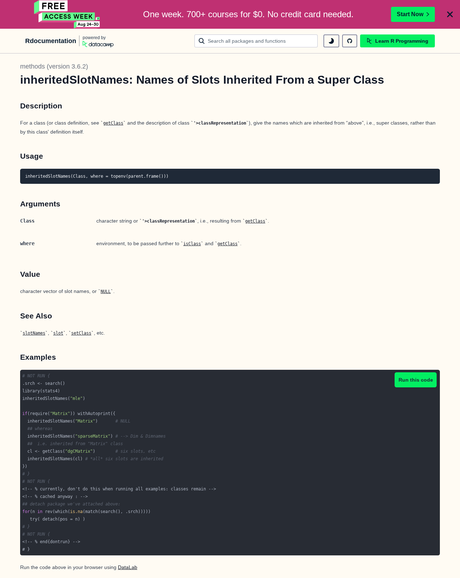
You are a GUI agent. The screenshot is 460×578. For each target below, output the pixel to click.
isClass (192, 243)
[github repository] (349, 40)
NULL (106, 291)
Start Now (410, 14)
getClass (113, 123)
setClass (81, 333)
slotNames (34, 333)
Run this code (416, 380)
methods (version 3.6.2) (54, 66)
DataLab (127, 567)
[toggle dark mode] (331, 40)
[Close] (450, 14)
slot (58, 333)
